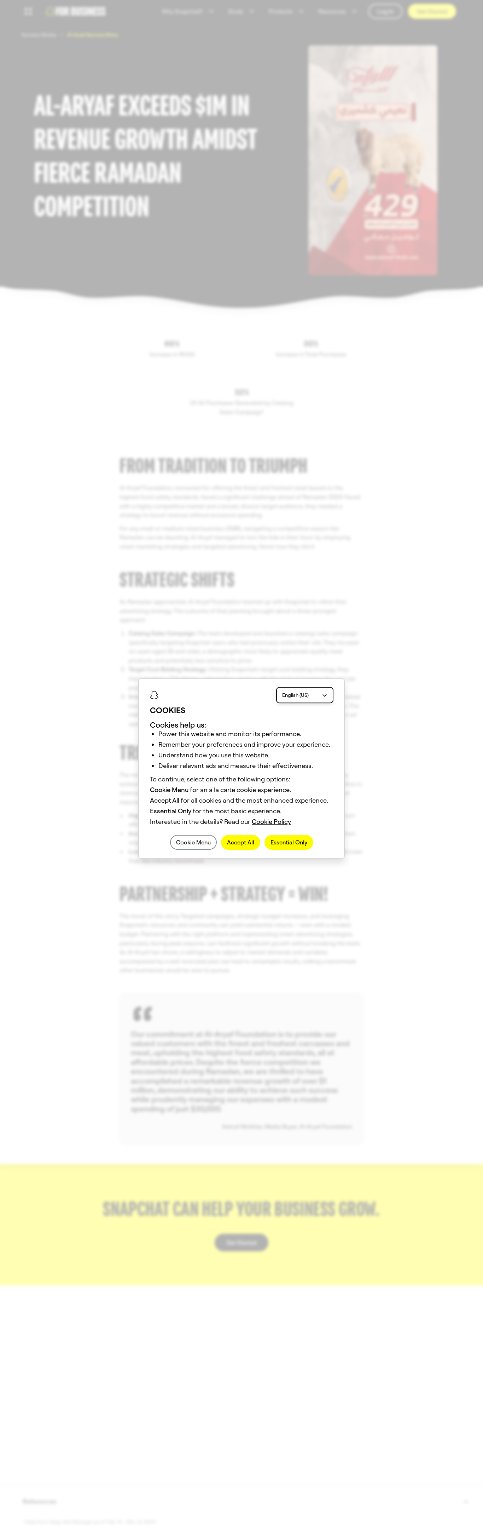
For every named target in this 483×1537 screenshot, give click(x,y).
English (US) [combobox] (295, 695)
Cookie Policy (271, 822)
